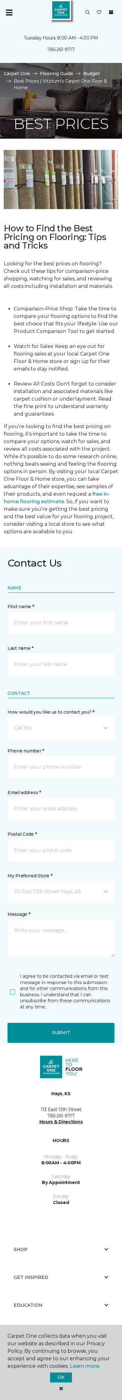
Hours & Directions (61, 1122)
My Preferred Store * (30, 876)
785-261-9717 (61, 49)
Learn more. (85, 1366)
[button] (88, 12)
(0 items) (111, 12)
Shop (21, 1249)
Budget (91, 73)
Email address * (24, 792)
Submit (61, 1032)
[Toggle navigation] (9, 12)
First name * (21, 606)
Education (28, 1305)
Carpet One (17, 73)
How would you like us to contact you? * (51, 712)
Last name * (20, 648)
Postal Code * (22, 834)
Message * (19, 914)
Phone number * (26, 751)
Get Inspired (31, 1277)
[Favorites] (99, 12)
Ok (61, 1377)
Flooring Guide (56, 73)
